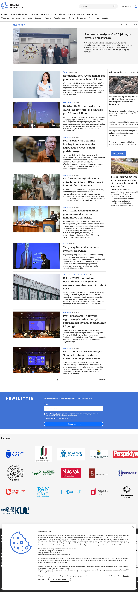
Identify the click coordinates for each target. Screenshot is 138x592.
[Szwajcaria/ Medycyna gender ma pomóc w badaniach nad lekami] (59, 84)
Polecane (118, 154)
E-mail (46, 404)
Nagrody (38, 18)
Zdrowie (45, 14)
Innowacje (27, 18)
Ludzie (105, 18)
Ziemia (62, 14)
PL (136, 6)
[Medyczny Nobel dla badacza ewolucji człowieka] (59, 256)
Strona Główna (126, 25)
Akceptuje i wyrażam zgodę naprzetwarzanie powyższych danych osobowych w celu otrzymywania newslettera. (72, 414)
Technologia (93, 14)
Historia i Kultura (19, 14)
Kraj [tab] (133, 72)
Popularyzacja (60, 18)
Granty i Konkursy (77, 18)
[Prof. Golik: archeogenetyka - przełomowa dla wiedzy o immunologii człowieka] (59, 222)
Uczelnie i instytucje (74, 275)
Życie (53, 14)
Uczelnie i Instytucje (10, 18)
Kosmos (5, 14)
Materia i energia (76, 14)
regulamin (56, 414)
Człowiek (34, 14)
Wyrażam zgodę (59, 579)
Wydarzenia (94, 18)
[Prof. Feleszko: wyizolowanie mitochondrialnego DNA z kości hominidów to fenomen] (59, 188)
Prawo (48, 18)
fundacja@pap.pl (100, 570)
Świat (66, 72)
